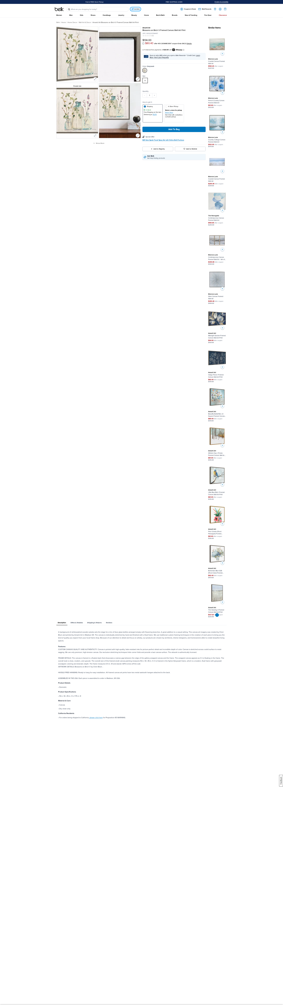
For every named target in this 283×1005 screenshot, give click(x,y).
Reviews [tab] (109, 623)
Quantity (145, 91)
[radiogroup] (174, 80)
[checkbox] (143, 43)
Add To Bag (174, 129)
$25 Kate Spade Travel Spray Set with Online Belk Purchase (163, 140)
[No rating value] (147, 35)
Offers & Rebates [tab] (76, 623)
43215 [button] (155, 115)
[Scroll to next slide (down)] (217, 615)
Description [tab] (62, 623)
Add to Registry (159, 149)
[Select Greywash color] (144, 70)
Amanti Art (146, 28)
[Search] (69, 9)
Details (189, 44)
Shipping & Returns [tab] (94, 623)
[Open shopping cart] (225, 9)
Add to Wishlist (191, 149)
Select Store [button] (169, 113)
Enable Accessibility (221, 2)
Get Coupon (103, 2)
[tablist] (141, 622)
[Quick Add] (222, 53)
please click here (96, 718)
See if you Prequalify (161, 58)
